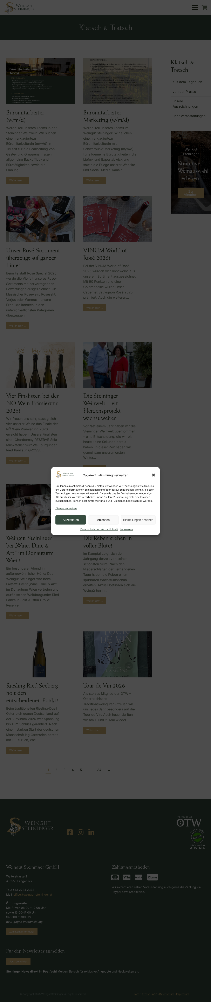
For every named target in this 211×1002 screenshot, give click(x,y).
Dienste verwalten (66, 508)
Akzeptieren (71, 520)
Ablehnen (103, 520)
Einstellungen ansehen (138, 520)
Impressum (126, 529)
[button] (153, 475)
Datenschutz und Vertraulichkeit (99, 529)
